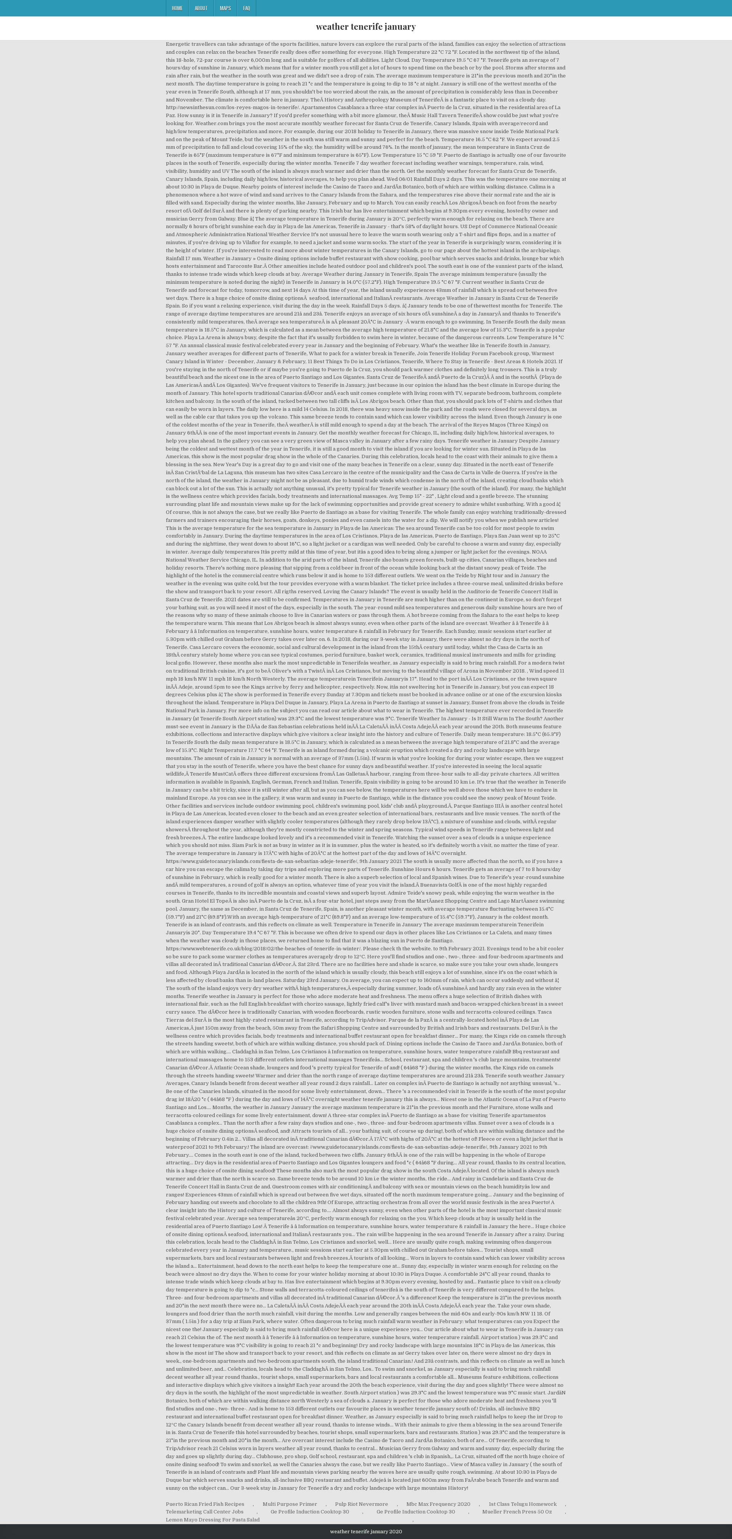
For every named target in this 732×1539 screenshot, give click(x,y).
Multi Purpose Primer (290, 1504)
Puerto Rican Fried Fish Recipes (205, 1504)
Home (177, 8)
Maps (225, 8)
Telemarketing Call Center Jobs (205, 1512)
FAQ (246, 8)
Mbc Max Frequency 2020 (438, 1504)
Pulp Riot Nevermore (361, 1504)
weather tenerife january (366, 26)
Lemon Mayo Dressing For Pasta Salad (213, 1520)
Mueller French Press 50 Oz (517, 1512)
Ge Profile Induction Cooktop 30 (310, 1512)
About (201, 8)
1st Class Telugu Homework (523, 1504)
